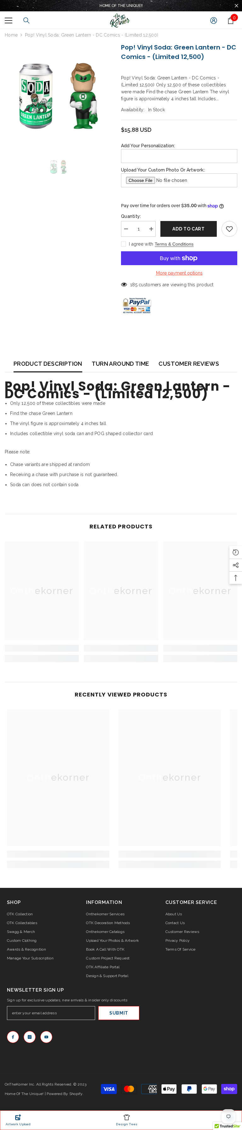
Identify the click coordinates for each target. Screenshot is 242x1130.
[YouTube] (46, 1037)
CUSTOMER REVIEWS (188, 363)
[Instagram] (30, 1037)
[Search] (26, 20)
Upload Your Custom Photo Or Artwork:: (163, 169)
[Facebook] (13, 1037)
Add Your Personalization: (148, 145)
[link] (42, 648)
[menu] (8, 20)
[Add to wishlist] (229, 229)
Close (236, 5)
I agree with (141, 244)
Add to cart (188, 228)
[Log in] (214, 20)
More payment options (179, 273)
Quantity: (131, 216)
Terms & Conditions (174, 244)
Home (11, 35)
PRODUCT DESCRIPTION (48, 363)
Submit (118, 1013)
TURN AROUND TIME (120, 363)
